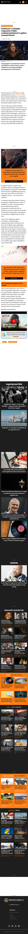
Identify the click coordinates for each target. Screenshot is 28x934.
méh (8, 736)
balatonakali (3, 806)
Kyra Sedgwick (17, 625)
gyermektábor (6, 805)
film (2, 639)
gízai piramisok (21, 751)
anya (12, 736)
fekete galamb (12, 342)
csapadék (20, 826)
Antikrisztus (17, 722)
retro (4, 689)
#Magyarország (4, 854)
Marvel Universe (9, 624)
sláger (6, 689)
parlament (24, 841)
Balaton (2, 790)
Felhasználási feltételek (14, 912)
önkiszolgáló (3, 824)
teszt (8, 703)
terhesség (9, 737)
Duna (16, 824)
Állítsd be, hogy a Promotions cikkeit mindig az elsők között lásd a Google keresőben (16, 334)
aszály (20, 805)
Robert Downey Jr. (4, 625)
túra (2, 721)
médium (10, 751)
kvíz (2, 689)
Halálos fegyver (18, 656)
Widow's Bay (3, 654)
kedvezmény (6, 826)
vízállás (16, 826)
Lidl (1, 839)
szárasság (24, 805)
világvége (16, 721)
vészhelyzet (17, 791)
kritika (7, 654)
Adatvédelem (12, 917)
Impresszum (12, 915)
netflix (4, 342)
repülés (16, 790)
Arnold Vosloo (22, 671)
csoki (11, 839)
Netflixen (19, 95)
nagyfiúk (2, 671)
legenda (2, 791)
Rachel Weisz (17, 671)
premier (23, 639)
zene (9, 689)
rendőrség (17, 854)
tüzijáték (20, 839)
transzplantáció (4, 736)
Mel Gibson (18, 654)
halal (7, 751)
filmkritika (16, 641)
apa (6, 721)
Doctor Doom (5, 639)
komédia (11, 656)
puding (2, 841)
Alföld (12, 854)
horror (17, 639)
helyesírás (5, 703)
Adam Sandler (4, 669)
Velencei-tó (17, 805)
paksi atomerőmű (20, 824)
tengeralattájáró (7, 790)
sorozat (10, 654)
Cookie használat (13, 919)
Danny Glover (23, 654)
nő (10, 736)
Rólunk (11, 914)
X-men (9, 641)
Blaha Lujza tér (21, 854)
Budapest (18, 689)
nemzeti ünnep (19, 841)
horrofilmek (24, 624)
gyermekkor (21, 736)
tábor (10, 805)
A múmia (16, 669)
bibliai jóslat (21, 721)
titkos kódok (20, 790)
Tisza (8, 856)
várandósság (3, 737)
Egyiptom (16, 751)
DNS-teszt (16, 736)
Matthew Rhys (3, 656)
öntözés (2, 856)
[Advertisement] (14, 441)
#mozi (16, 624)
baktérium (6, 841)
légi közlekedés (22, 791)
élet (5, 751)
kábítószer (21, 856)
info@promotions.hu (14, 904)
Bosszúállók (3, 624)
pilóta (24, 790)
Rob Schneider (9, 669)
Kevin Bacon (19, 624)
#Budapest (17, 839)
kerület (21, 689)
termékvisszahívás (6, 839)
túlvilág (2, 751)
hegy (4, 721)
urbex (2, 805)
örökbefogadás (18, 737)
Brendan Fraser (23, 669)
